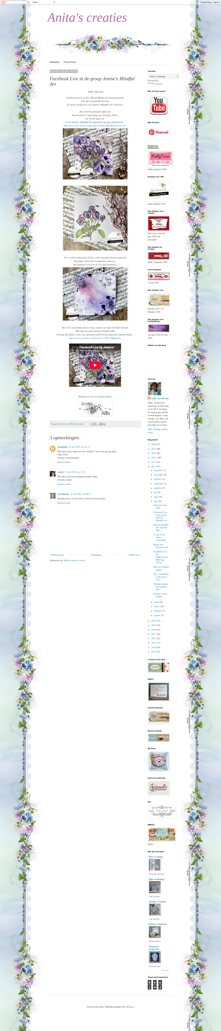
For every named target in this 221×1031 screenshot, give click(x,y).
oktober (158, 479)
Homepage (96, 554)
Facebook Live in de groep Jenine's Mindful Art (160, 516)
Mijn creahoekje (157, 879)
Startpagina (54, 62)
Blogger (130, 1006)
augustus (158, 487)
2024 (153, 453)
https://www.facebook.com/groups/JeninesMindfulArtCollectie (95, 125)
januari (157, 615)
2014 (153, 647)
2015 (153, 642)
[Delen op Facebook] (101, 424)
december (158, 470)
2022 (153, 462)
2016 (153, 638)
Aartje (60, 472)
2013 (153, 651)
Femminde (62, 447)
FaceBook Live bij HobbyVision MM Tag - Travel (160, 557)
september (159, 483)
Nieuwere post (57, 554)
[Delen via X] (97, 424)
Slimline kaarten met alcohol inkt (160, 586)
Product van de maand (160, 595)
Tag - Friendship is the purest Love (161, 576)
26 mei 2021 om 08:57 (80, 493)
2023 (153, 457)
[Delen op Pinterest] (104, 424)
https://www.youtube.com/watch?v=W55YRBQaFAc (95, 338)
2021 (153, 466)
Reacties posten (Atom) (74, 560)
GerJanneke (63, 494)
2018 (153, 629)
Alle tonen (165, 970)
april (156, 602)
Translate (158, 83)
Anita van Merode (160, 398)
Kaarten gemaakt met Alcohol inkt (161, 527)
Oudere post (134, 554)
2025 (153, 448)
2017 (153, 634)
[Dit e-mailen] (91, 424)
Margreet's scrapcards (154, 948)
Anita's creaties (87, 17)
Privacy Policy (70, 62)
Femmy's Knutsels (157, 924)
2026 (153, 444)
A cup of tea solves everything (159, 537)
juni (156, 496)
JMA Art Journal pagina (161, 568)
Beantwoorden (64, 462)
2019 (153, 625)
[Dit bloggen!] (94, 424)
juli (156, 492)
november (159, 474)
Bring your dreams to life (160, 546)
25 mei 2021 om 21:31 (75, 471)
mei (156, 501)
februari (158, 610)
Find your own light (160, 506)
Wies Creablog (156, 856)
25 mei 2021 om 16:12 (79, 446)
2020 (153, 620)
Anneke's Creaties (157, 901)
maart (157, 606)
